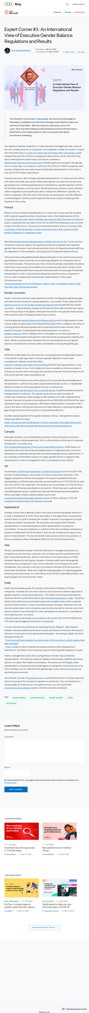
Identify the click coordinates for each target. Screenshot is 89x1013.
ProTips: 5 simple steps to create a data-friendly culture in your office (20, 906)
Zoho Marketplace (11, 901)
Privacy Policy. (10, 783)
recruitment (11, 703)
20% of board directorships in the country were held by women (34, 447)
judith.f (10, 911)
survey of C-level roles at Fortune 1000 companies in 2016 (54, 153)
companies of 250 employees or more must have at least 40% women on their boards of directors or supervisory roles (41, 231)
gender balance (19, 698)
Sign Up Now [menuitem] (79, 12)
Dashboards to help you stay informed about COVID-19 (57, 905)
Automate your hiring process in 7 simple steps (19, 849)
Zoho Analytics (48, 901)
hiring (27, 601)
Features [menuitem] (57, 12)
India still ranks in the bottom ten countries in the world (30, 618)
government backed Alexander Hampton (23, 498)
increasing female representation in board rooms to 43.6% (39, 241)
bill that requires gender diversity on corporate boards (29, 390)
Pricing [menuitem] (68, 12)
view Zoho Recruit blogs (43, 927)
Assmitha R (11, 854)
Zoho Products (79, 4)
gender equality (56, 698)
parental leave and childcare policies (38, 320)
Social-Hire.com (35, 678)
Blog (18, 4)
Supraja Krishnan (52, 911)
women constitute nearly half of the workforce (26, 365)
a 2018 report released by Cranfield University (38, 471)
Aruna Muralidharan (21, 50)
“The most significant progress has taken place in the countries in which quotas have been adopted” (44, 642)
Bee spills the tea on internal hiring (56, 849)
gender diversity (37, 698)
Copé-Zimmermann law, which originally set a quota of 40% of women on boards (42, 219)
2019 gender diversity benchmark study (23, 163)
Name (7, 767)
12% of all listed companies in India (56, 598)
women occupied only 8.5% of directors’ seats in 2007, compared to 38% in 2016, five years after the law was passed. (42, 285)
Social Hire (43, 119)
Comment (8, 737)
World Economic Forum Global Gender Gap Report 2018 (31, 305)
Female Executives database (17, 688)
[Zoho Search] (67, 4)
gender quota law (12, 333)
